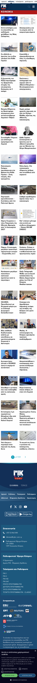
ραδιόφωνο (29, 1)
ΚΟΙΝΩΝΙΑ (7, 12)
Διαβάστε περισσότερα (7, 665)
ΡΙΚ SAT (6, 581)
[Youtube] (25, 507)
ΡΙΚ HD (5, 579)
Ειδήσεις (11, 494)
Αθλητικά (4, 498)
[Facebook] (11, 507)
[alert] (18, 666)
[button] (2, 669)
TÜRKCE (24, 486)
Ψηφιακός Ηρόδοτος (17, 498)
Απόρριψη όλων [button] (27, 675)
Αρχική (4, 494)
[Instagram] (20, 507)
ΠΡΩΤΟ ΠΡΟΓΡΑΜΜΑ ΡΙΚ (12, 584)
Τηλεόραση (21, 494)
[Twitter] (15, 507)
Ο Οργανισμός (8, 560)
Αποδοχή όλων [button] (9, 675)
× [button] (35, 651)
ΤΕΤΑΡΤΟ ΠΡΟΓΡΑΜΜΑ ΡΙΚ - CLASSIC (17, 592)
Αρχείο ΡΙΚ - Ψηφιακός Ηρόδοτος (15, 563)
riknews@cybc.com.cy (14, 537)
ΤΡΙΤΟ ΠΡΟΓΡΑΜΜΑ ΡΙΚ (12, 589)
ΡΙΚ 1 (5, 573)
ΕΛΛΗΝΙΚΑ (14, 486)
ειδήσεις (11, 1)
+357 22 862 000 (12, 533)
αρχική (4, 1)
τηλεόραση (19, 1)
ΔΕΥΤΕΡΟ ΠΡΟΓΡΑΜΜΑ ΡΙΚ (13, 587)
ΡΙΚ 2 (5, 576)
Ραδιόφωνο (31, 494)
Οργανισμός (31, 498)
